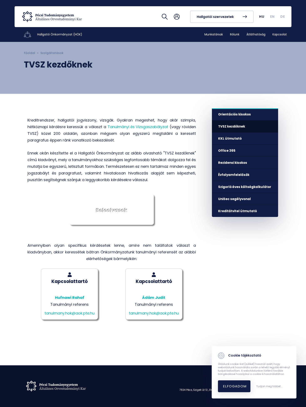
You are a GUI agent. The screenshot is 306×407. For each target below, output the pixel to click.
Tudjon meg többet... (269, 386)
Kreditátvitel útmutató (237, 211)
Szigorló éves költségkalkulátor (244, 187)
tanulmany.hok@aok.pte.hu (70, 313)
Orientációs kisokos (234, 114)
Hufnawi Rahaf (69, 297)
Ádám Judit (153, 297)
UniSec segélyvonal (234, 199)
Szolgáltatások (51, 53)
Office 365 (226, 150)
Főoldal (29, 53)
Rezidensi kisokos (232, 162)
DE (282, 16)
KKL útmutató (230, 138)
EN (272, 16)
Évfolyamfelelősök (233, 175)
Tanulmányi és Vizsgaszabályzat (138, 126)
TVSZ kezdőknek (231, 126)
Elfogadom (235, 386)
